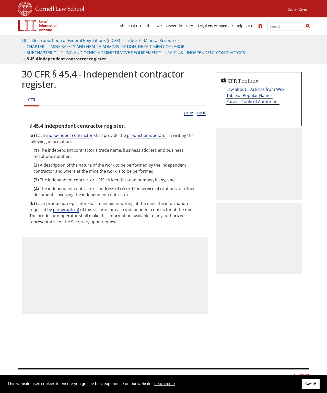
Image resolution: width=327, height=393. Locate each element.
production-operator (147, 135)
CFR (31, 100)
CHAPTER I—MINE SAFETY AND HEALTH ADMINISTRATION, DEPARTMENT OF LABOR (105, 46)
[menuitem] (127, 25)
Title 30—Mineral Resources (153, 40)
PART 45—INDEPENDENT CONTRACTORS (206, 53)
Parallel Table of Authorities (252, 101)
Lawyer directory (179, 26)
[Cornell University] (25, 8)
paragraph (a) (66, 209)
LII (24, 40)
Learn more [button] (164, 383)
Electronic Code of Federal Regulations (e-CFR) (76, 40)
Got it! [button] (310, 384)
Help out (243, 26)
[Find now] (308, 26)
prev (188, 112)
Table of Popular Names (249, 95)
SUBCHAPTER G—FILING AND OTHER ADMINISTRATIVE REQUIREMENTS (94, 53)
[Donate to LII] (260, 26)
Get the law (149, 26)
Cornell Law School (58, 8)
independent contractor (69, 135)
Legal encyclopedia (214, 26)
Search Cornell (298, 9)
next (201, 112)
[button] (308, 26)
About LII (127, 26)
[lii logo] (37, 25)
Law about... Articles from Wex (255, 89)
